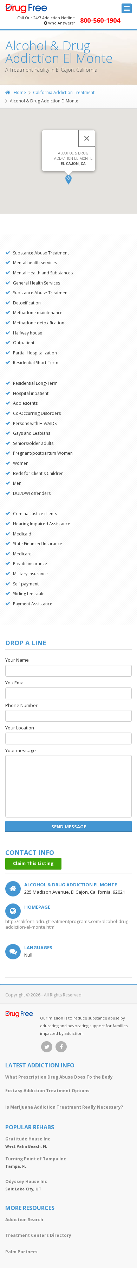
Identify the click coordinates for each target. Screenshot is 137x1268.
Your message (20, 751)
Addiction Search (24, 1220)
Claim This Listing (33, 863)
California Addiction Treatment (63, 92)
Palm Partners (21, 1252)
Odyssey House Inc (26, 1181)
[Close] (86, 138)
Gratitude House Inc (27, 1139)
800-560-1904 (100, 20)
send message (68, 826)
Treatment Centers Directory (38, 1235)
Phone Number (21, 705)
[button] (68, 179)
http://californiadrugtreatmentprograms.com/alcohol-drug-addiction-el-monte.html (67, 924)
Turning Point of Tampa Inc (35, 1159)
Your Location (19, 728)
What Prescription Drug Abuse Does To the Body (59, 1077)
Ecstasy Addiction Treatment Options (47, 1091)
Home (20, 92)
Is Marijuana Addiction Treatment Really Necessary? (64, 1107)
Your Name (17, 660)
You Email (15, 683)
